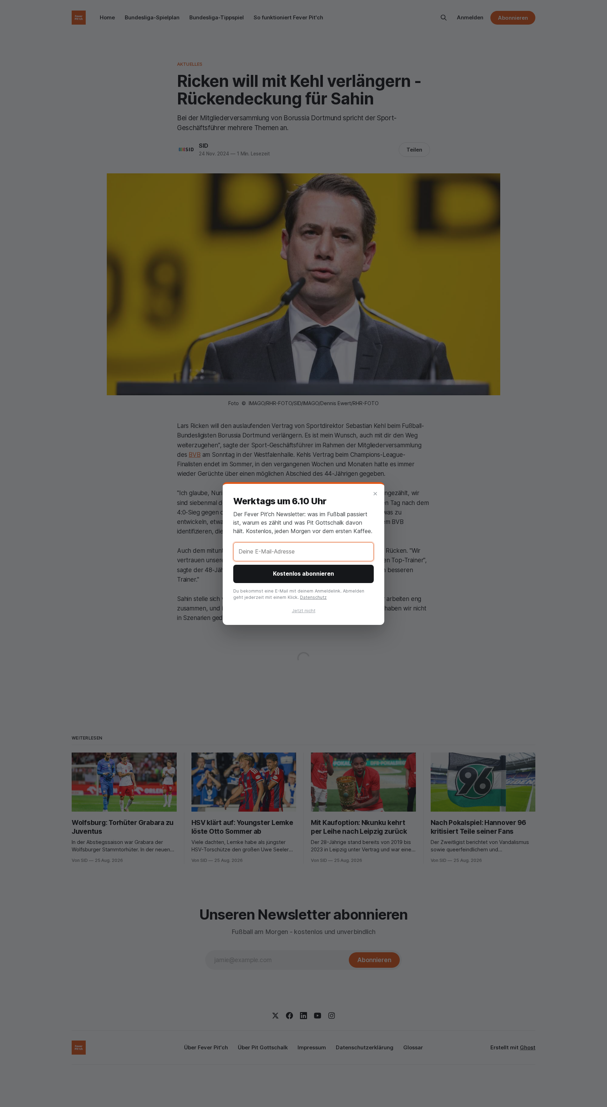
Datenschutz (313, 597)
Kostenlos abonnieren (303, 573)
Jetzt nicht (303, 610)
